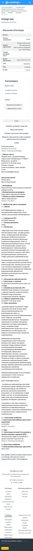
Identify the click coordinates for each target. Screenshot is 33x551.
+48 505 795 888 (17, 482)
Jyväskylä (18, 12)
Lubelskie (8, 522)
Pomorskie (8, 532)
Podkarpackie (8, 530)
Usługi (3, 12)
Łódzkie (8, 525)
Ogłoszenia (24, 491)
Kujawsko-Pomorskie (25, 515)
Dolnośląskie (8, 519)
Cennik (8, 494)
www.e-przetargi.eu (7, 7)
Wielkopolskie (8, 537)
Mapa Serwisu (8, 506)
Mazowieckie (8, 527)
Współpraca (8, 496)
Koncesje (24, 496)
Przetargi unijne (20, 7)
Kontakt (8, 509)
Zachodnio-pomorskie (24, 533)
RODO (8, 504)
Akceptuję (5, 548)
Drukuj (16, 121)
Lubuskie (24, 517)
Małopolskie (24, 520)
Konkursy (24, 494)
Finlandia (10, 12)
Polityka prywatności (8, 501)
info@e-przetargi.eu (17, 480)
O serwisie (8, 491)
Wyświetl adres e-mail (14, 108)
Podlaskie (25, 525)
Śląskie (25, 528)
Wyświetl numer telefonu (14, 105)
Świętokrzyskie (8, 535)
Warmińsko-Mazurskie (24, 530)
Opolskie (24, 523)
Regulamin (8, 499)
